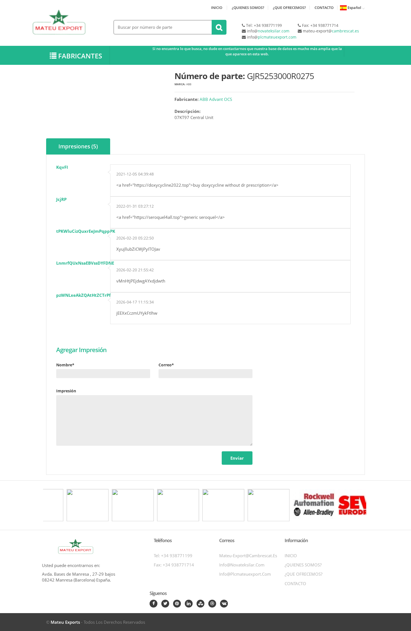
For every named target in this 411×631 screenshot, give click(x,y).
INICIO (216, 8)
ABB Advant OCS (216, 99)
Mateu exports (65, 622)
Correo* (166, 364)
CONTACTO (324, 8)
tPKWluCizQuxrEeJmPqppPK (85, 231)
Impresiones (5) (78, 146)
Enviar (237, 458)
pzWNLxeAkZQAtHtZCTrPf (83, 295)
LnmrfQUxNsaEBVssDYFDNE (85, 263)
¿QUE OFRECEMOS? (289, 8)
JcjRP (61, 199)
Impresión (66, 390)
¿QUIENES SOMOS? (248, 8)
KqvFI (62, 167)
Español (354, 7)
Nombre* (65, 364)
